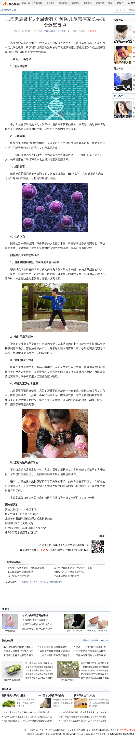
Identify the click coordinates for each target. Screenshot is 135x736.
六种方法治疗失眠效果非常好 (16, 717)
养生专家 (100, 3)
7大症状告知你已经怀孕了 (15, 721)
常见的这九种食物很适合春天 (18, 655)
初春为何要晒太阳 (98, 717)
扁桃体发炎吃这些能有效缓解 (55, 651)
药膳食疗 (105, 730)
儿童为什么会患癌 (92, 47)
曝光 (110, 3)
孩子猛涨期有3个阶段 (18, 575)
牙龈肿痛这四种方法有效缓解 (91, 655)
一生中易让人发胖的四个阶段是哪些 (74, 717)
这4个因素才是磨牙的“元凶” (21, 532)
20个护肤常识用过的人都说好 (18, 646)
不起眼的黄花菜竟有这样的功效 (95, 667)
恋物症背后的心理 (74, 630)
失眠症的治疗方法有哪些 (35, 620)
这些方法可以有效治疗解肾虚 (55, 655)
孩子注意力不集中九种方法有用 (92, 712)
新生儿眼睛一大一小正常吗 (21, 509)
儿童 (14, 10)
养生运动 (53, 730)
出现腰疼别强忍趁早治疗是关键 (39, 674)
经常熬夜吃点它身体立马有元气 (39, 678)
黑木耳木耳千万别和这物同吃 (91, 646)
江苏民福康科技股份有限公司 (56, 31)
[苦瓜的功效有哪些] (12, 677)
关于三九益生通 (31, 730)
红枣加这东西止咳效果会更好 (55, 646)
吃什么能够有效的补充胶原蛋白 (39, 663)
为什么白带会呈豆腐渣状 (69, 721)
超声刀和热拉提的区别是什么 (37, 624)
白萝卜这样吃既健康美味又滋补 (39, 667)
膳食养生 (62, 730)
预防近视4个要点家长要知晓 (21, 514)
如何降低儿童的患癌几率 (24, 255)
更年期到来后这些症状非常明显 (95, 678)
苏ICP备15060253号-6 (37, 734)
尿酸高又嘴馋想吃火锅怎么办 (18, 651)
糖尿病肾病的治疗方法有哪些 (37, 628)
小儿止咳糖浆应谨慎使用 (66, 575)
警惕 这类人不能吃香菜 (14, 695)
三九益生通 (5, 10)
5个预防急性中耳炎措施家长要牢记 (25, 527)
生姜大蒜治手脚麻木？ (97, 630)
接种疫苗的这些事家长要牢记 (68, 572)
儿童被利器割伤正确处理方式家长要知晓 (28, 518)
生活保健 (72, 730)
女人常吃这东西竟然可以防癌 (91, 651)
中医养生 (38, 3)
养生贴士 (115, 730)
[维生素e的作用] (68, 677)
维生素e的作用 (67, 680)
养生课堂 (81, 730)
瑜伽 (88, 730)
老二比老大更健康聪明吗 (20, 572)
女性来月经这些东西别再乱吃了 (39, 670)
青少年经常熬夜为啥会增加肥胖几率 (25, 568)
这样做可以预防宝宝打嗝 (41, 717)
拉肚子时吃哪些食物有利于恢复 (95, 663)
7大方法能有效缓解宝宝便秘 (39, 721)
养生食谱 (75, 3)
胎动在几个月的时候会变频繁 (93, 721)
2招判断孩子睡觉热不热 (19, 523)
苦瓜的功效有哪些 (12, 680)
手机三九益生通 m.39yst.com (95, 640)
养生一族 (26, 3)
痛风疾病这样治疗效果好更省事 (95, 670)
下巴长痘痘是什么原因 (68, 712)
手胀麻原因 (10, 631)
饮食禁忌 (88, 3)
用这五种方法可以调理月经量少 (38, 712)
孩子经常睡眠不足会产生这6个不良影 (72, 568)
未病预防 (50, 3)
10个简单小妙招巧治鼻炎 (51, 695)
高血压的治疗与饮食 (84, 695)
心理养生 (63, 3)
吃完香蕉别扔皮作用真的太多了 (95, 674)
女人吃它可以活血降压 (14, 712)
